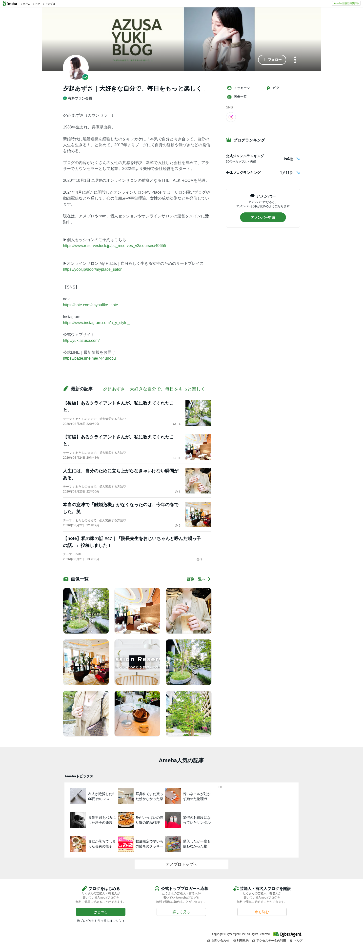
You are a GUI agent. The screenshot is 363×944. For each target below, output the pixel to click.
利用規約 (243, 940)
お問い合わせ (220, 940)
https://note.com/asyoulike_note (90, 305)
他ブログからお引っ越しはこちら (99, 921)
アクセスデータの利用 (271, 940)
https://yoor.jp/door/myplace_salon (92, 269)
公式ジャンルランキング (245, 156)
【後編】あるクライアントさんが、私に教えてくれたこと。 (118, 406)
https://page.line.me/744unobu (89, 358)
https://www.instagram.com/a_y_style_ (96, 323)
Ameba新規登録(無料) (346, 3)
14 (179, 424)
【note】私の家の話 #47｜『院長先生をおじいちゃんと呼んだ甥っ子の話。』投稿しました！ (132, 542)
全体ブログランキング (243, 173)
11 (179, 458)
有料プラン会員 (80, 98)
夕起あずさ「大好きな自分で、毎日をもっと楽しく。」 (158, 389)
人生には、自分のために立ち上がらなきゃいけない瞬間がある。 (121, 474)
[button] (272, 60)
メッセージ (242, 88)
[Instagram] (231, 117)
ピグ (276, 88)
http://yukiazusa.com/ (81, 340)
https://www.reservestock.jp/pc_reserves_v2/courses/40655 (114, 246)
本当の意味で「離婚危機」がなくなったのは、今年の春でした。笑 (121, 508)
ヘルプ (298, 940)
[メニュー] (295, 60)
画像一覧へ (196, 579)
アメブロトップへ (181, 864)
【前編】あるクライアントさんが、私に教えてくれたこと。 (118, 440)
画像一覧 (240, 97)
